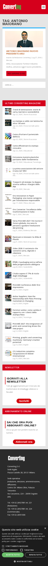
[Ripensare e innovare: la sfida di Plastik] (8, 239)
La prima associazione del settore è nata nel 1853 (28, 169)
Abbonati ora (24, 441)
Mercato (9, 60)
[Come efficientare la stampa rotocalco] (8, 147)
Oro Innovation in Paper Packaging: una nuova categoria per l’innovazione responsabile (27, 198)
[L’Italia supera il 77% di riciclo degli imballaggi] (8, 275)
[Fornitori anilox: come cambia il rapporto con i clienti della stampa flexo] (8, 312)
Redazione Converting (22, 58)
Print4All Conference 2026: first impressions (26, 286)
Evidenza (26, 230)
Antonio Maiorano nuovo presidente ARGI (22, 52)
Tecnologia (37, 162)
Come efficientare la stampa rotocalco (25, 147)
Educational (28, 151)
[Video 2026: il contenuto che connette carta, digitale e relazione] (8, 250)
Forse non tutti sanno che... (26, 127)
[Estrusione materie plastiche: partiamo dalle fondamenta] (8, 159)
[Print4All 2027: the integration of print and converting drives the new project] (8, 325)
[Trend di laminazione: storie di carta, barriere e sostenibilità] (8, 111)
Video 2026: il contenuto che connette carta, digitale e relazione (25, 250)
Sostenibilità (27, 267)
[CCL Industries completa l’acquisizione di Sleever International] (8, 353)
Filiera (26, 203)
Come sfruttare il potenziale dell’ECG (25, 135)
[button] (24, 561)
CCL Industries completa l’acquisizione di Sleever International (23, 353)
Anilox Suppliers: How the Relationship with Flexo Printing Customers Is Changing (27, 298)
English (25, 290)
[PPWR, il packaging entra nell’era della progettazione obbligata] (8, 264)
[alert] (24, 546)
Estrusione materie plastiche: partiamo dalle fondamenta (26, 158)
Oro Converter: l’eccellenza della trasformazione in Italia (27, 210)
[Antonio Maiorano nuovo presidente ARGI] (24, 39)
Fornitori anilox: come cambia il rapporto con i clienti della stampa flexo (27, 312)
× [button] (45, 528)
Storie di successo (30, 114)
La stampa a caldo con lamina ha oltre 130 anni (28, 122)
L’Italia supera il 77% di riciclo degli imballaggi (26, 274)
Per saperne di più (16, 73)
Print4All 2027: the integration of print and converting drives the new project (27, 326)
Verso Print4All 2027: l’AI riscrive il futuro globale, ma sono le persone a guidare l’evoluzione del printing (27, 224)
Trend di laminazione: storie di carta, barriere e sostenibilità (26, 110)
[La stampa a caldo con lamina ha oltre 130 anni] (8, 123)
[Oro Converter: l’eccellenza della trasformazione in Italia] (8, 211)
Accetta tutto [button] (13, 555)
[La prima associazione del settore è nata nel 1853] (8, 170)
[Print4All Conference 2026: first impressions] (8, 286)
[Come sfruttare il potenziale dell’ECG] (8, 136)
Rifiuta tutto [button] (35, 555)
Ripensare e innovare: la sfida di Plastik (27, 238)
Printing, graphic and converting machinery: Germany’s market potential (27, 339)
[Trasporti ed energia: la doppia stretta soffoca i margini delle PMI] (8, 184)
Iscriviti (24, 400)
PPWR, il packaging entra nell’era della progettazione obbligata (27, 263)
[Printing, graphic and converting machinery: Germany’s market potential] (8, 339)
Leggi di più (21, 541)
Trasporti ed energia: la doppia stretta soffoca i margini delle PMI (27, 184)
